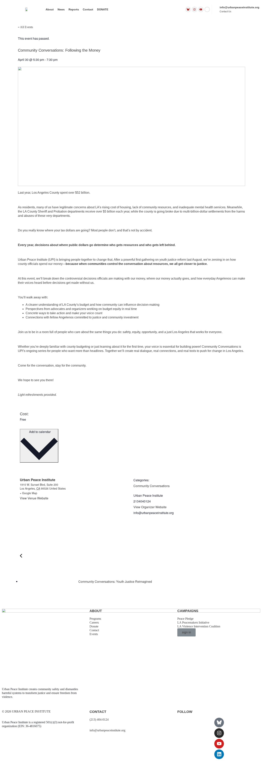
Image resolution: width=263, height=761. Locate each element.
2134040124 (142, 501)
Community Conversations (151, 486)
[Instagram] (194, 9)
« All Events (25, 27)
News (61, 9)
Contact (88, 9)
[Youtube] (201, 9)
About (50, 9)
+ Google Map (28, 493)
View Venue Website (34, 498)
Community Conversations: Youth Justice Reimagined (115, 581)
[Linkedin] (219, 754)
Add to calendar (39, 431)
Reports (74, 9)
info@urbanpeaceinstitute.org (239, 7)
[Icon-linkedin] (207, 9)
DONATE (102, 9)
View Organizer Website (150, 507)
